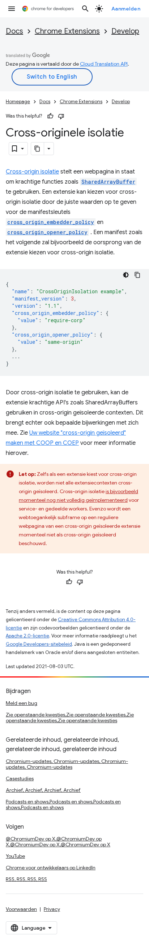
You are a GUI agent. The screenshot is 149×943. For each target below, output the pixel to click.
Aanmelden (126, 8)
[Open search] (85, 8)
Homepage (18, 101)
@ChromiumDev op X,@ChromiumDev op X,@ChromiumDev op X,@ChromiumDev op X (58, 841)
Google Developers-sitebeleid (39, 644)
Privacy (52, 909)
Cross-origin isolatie (32, 171)
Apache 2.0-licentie (27, 636)
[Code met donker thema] (126, 275)
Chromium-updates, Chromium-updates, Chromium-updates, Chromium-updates (67, 764)
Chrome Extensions (67, 31)
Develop (125, 31)
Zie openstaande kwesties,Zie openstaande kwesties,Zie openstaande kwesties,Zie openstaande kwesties (70, 717)
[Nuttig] (50, 116)
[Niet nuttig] (61, 116)
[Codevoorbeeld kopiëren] (137, 275)
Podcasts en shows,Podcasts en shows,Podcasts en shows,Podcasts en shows (63, 804)
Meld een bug (21, 703)
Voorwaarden (21, 909)
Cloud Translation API (104, 64)
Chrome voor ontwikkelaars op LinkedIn (50, 867)
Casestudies (20, 778)
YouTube (15, 856)
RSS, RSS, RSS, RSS (26, 879)
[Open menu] (11, 8)
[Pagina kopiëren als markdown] (37, 148)
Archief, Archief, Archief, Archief (43, 790)
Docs (14, 31)
